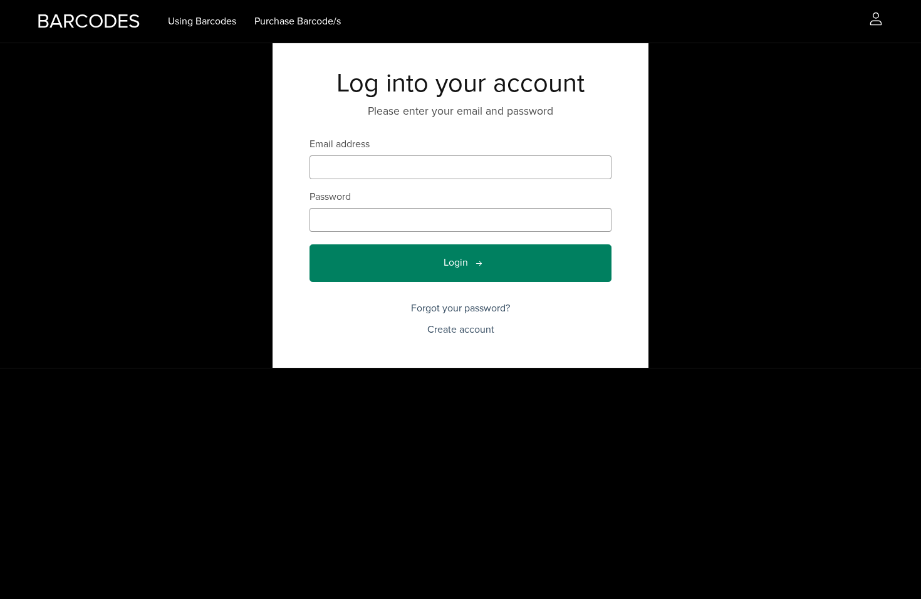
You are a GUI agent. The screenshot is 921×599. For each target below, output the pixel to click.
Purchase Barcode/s (297, 20)
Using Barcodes (202, 20)
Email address (340, 144)
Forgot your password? (460, 308)
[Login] (875, 18)
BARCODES (88, 21)
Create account (460, 329)
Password (330, 197)
